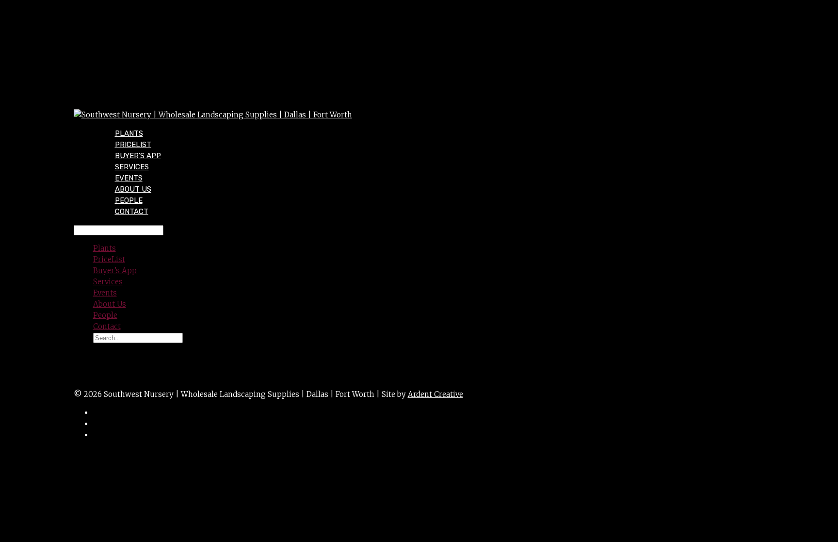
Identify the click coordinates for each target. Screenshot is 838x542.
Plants (104, 248)
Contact (131, 211)
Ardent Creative (435, 394)
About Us (109, 304)
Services (108, 281)
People (105, 315)
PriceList (109, 259)
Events (105, 292)
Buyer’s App (115, 270)
